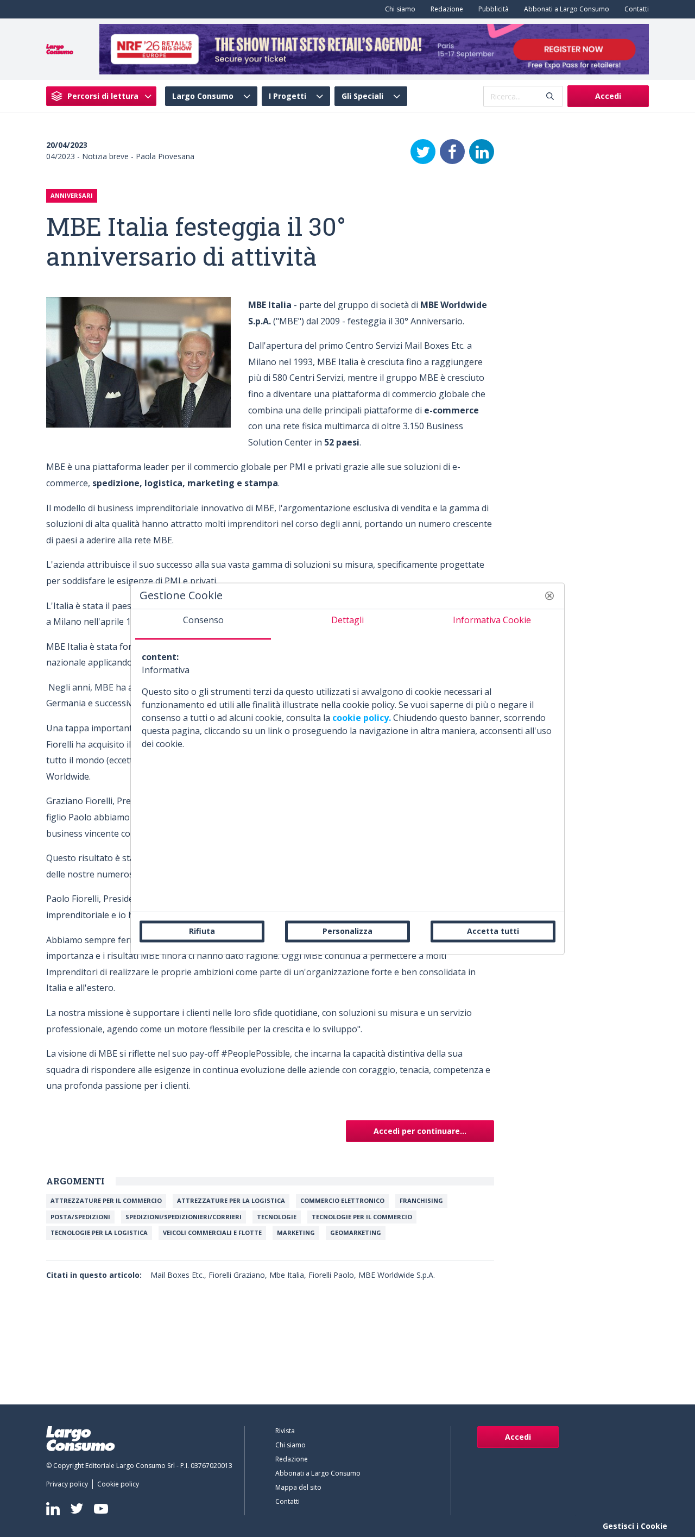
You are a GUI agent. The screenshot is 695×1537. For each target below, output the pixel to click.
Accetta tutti (493, 931)
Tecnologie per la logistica (99, 1232)
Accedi (608, 96)
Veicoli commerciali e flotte (212, 1232)
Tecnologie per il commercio (362, 1217)
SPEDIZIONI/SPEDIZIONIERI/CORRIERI (183, 1217)
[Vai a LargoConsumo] (59, 48)
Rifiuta (202, 931)
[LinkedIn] (481, 151)
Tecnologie (276, 1217)
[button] (549, 595)
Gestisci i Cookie (635, 1526)
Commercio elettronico (342, 1200)
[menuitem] (398, 9)
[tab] (203, 624)
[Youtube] (101, 1508)
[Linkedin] (53, 1508)
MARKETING (296, 1232)
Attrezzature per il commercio (106, 1200)
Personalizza (347, 931)
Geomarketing (355, 1232)
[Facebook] (452, 151)
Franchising (421, 1200)
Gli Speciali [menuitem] (362, 96)
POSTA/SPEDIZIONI (80, 1217)
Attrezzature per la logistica (231, 1200)
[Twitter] (422, 151)
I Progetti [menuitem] (287, 96)
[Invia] (550, 96)
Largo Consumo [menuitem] (202, 96)
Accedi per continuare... (420, 1131)
